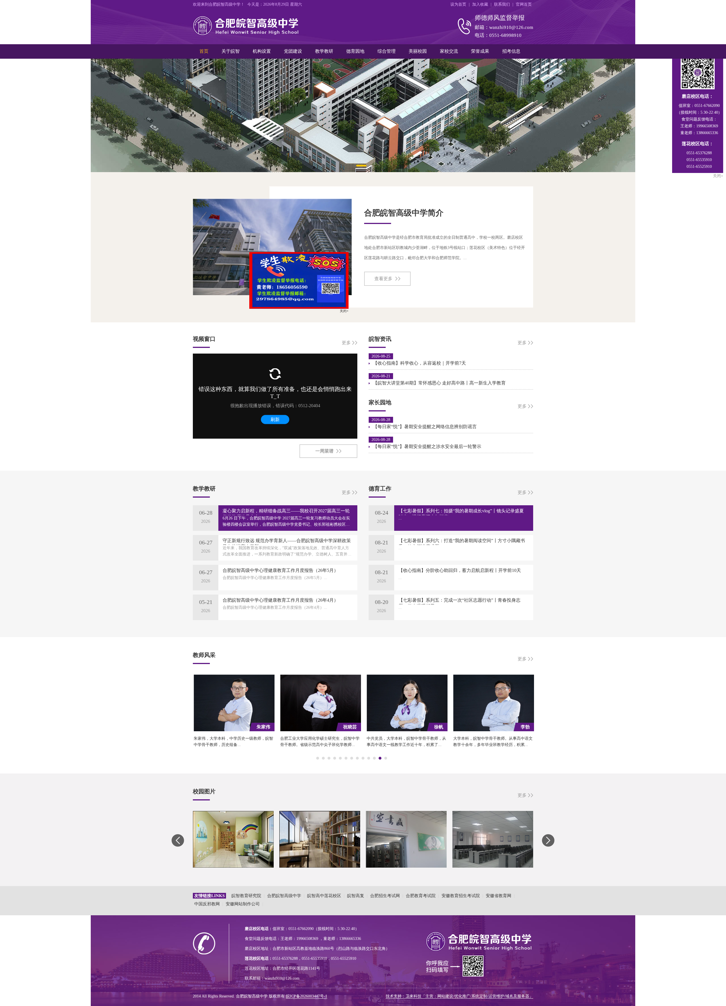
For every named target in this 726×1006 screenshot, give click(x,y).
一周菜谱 (324, 451)
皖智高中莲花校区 (324, 895)
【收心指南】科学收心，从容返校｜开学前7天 (419, 363)
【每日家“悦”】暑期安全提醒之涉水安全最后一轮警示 (427, 446)
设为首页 (458, 4)
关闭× (376, 343)
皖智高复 (355, 895)
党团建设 (293, 51)
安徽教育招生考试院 (461, 895)
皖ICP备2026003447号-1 (306, 996)
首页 (203, 51)
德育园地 (355, 51)
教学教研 (324, 51)
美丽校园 (418, 51)
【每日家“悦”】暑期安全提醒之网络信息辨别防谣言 (425, 426)
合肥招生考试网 (385, 895)
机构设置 (262, 51)
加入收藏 (480, 4)
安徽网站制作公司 (243, 904)
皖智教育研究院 (246, 895)
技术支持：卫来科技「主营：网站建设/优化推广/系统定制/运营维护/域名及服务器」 (459, 996)
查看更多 (383, 278)
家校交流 (449, 51)
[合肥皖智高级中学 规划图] (363, 115)
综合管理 (386, 51)
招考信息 (511, 51)
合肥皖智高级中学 (284, 895)
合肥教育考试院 (421, 895)
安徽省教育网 (498, 895)
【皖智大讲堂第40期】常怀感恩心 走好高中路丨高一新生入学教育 (439, 383)
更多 (522, 342)
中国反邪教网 (207, 904)
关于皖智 (230, 51)
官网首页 (524, 4)
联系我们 (502, 4)
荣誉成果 (480, 51)
